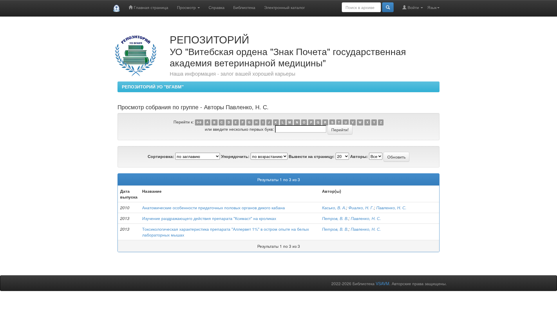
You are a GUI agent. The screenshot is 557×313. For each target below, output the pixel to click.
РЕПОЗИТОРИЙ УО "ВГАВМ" (153, 86)
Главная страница (150, 7)
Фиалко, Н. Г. (361, 207)
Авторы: (359, 156)
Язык (432, 7)
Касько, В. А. (334, 207)
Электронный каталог (284, 7)
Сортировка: (161, 156)
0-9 (199, 122)
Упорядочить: (235, 156)
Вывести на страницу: (311, 156)
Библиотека (244, 7)
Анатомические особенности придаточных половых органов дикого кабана (213, 207)
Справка (217, 7)
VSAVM (382, 283)
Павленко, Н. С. (391, 207)
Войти (413, 7)
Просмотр (187, 7)
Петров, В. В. (335, 218)
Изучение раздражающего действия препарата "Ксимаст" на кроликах (209, 218)
